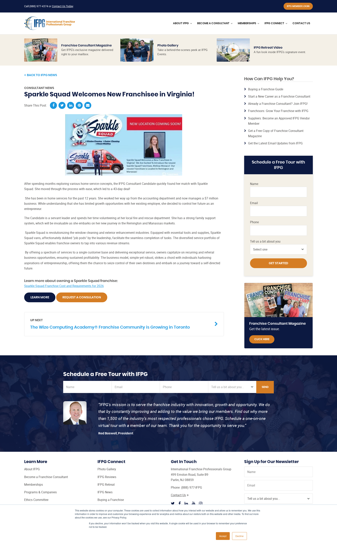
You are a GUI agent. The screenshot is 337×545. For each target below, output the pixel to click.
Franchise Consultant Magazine (86, 45)
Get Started (278, 263)
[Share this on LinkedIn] (70, 105)
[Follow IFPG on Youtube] (193, 503)
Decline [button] (239, 536)
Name (254, 184)
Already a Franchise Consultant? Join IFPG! (278, 103)
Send (265, 387)
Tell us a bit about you (265, 241)
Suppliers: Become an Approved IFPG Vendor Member (279, 121)
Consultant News (39, 88)
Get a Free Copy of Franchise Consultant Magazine (275, 133)
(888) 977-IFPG (191, 487)
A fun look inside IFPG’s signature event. (280, 52)
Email (254, 203)
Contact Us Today (62, 6)
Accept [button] (222, 536)
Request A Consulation (81, 297)
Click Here (261, 339)
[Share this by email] (87, 105)
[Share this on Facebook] (53, 105)
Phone (254, 222)
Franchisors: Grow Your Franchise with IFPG (278, 111)
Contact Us (178, 495)
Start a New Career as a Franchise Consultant (279, 96)
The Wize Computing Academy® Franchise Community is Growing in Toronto (110, 324)
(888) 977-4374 (38, 6)
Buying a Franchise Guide (265, 89)
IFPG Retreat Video (268, 47)
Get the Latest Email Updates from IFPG (275, 143)
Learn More (39, 297)
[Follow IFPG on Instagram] (200, 503)
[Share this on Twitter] (62, 105)
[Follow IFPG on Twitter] (173, 503)
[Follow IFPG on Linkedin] (186, 503)
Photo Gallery (167, 45)
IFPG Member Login (298, 6)
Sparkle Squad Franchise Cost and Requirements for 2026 (64, 286)
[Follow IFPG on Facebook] (179, 503)
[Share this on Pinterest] (79, 105)
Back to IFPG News (42, 75)
